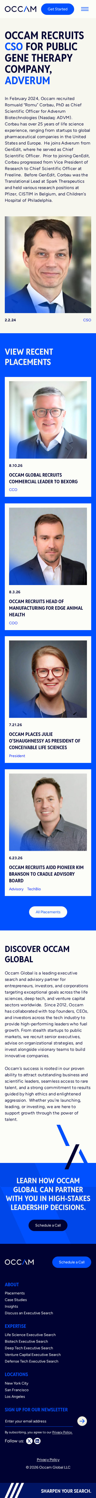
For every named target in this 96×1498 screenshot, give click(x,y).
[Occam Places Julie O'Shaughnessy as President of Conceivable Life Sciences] (48, 699)
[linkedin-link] (37, 1441)
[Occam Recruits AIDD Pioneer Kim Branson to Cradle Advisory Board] (48, 832)
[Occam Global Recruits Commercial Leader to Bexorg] (48, 437)
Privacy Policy (48, 1459)
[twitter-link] (29, 1441)
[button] (84, 9)
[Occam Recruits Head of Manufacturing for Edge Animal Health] (48, 566)
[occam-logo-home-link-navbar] (21, 9)
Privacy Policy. (62, 1432)
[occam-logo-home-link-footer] (19, 1262)
